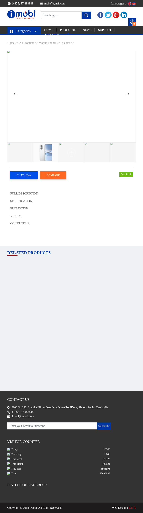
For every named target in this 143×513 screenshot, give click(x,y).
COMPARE (53, 175)
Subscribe (104, 426)
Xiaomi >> (67, 42)
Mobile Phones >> (50, 42)
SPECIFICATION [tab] (21, 201)
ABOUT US (51, 35)
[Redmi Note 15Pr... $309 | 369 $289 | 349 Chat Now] (71, 337)
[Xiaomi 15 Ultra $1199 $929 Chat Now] (71, 273)
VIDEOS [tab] (15, 215)
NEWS (87, 30)
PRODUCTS (68, 30)
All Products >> (29, 42)
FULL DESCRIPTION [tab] (24, 193)
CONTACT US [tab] (19, 223)
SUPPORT (104, 30)
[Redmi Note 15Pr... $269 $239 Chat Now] (27, 273)
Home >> (13, 42)
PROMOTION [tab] (19, 208)
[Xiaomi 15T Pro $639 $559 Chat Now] (116, 273)
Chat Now (24, 175)
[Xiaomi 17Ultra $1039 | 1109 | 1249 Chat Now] (27, 337)
